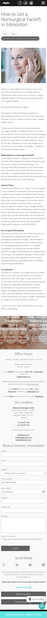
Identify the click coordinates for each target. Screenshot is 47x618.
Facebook (20, 3)
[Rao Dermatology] (7, 2)
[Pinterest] (43, 565)
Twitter (25, 3)
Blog (13, 34)
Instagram (31, 3)
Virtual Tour (22, 587)
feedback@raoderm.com (23, 440)
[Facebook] (4, 565)
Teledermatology (23, 601)
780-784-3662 (38, 372)
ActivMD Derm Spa (32, 384)
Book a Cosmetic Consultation (23, 614)
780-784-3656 (39, 396)
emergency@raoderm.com (23, 437)
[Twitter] (17, 565)
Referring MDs (23, 594)
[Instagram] (30, 565)
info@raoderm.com (33, 391)
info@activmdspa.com (23, 377)
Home (4, 34)
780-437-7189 (12, 391)
